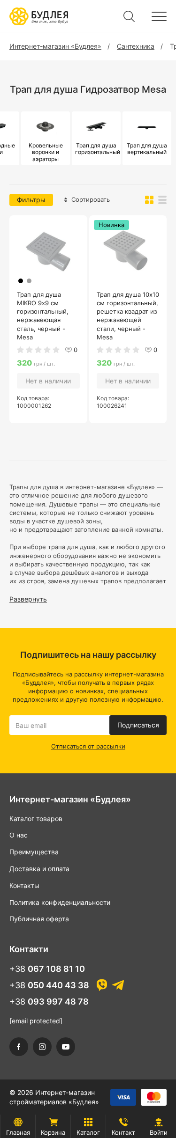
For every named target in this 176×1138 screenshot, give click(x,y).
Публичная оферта (39, 919)
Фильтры (31, 200)
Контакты (24, 885)
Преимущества (34, 852)
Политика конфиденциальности (59, 902)
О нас (18, 835)
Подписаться (138, 725)
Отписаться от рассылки (88, 746)
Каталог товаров (35, 818)
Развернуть (28, 599)
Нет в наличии (48, 381)
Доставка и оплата (39, 869)
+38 (47, 969)
